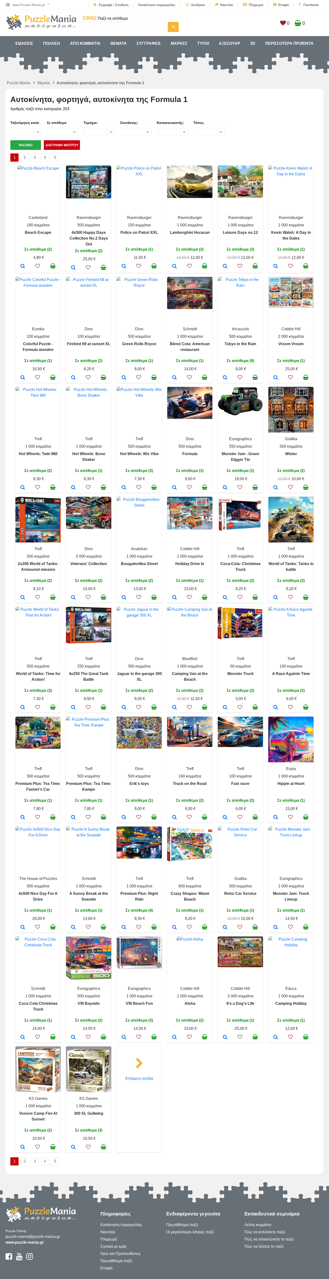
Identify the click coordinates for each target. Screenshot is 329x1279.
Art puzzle (240, 329)
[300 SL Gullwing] (73, 1147)
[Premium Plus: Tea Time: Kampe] (73, 817)
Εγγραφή (105, 5)
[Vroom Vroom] (275, 378)
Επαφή (283, 5)
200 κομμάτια (38, 556)
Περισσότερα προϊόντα (289, 43)
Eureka (38, 329)
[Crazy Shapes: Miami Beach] (174, 927)
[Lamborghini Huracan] (174, 266)
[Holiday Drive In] (174, 598)
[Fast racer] (225, 817)
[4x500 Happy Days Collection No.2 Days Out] (73, 268)
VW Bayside (89, 1003)
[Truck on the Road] (174, 817)
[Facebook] (9, 1258)
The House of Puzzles (38, 879)
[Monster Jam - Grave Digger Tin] (225, 488)
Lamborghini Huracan (190, 232)
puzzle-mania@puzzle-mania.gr (33, 1236)
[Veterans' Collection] (73, 598)
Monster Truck (240, 674)
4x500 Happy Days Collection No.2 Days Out (89, 238)
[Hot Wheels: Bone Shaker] (73, 488)
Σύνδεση (121, 5)
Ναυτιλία (226, 5)
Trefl (38, 439)
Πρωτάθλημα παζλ (116, 1261)
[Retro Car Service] (225, 927)
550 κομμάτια (240, 446)
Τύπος (198, 123)
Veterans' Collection (88, 564)
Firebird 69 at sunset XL (88, 344)
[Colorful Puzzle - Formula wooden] (22, 378)
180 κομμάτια (38, 225)
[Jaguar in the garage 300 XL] (124, 708)
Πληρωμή (256, 5)
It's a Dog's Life (240, 1003)
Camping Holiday (291, 1003)
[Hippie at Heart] (275, 817)
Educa (290, 988)
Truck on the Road (190, 784)
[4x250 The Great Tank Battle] (73, 708)
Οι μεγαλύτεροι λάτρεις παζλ (190, 1232)
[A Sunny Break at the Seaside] (73, 927)
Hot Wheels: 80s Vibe (139, 454)
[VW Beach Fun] (124, 1037)
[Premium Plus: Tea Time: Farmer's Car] (22, 817)
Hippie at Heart (290, 784)
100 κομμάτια (38, 336)
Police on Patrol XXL (139, 232)
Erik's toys (139, 784)
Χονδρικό (198, 5)
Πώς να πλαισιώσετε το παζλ (269, 1239)
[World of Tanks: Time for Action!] (22, 708)
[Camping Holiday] (275, 1037)
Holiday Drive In (189, 564)
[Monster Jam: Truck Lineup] (275, 927)
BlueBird (189, 659)
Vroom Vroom (290, 344)
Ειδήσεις (24, 43)
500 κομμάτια (88, 225)
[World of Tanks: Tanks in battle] (275, 598)
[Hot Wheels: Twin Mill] (22, 488)
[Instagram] (29, 1258)
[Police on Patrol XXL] (124, 266)
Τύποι (203, 43)
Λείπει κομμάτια (257, 1225)
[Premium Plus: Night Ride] (124, 927)
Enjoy (291, 769)
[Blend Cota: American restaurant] (174, 378)
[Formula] (174, 488)
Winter (291, 454)
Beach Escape (38, 232)
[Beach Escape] (22, 266)
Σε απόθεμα (56, 123)
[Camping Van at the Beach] (174, 708)
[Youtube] (19, 1258)
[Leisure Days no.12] (225, 266)
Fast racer (240, 784)
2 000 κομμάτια (291, 336)
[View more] (38, 168)
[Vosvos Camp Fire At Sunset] (22, 1147)
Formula (189, 454)
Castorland (38, 218)
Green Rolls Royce (139, 344)
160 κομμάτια (189, 776)
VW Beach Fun (139, 1003)
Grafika (291, 439)
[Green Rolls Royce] (124, 378)
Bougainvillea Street (139, 564)
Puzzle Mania (18, 83)
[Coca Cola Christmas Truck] (22, 1037)
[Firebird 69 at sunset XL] (73, 378)
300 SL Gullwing (88, 1113)
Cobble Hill (291, 329)
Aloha (189, 1003)
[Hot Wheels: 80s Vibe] (124, 488)
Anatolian (139, 549)
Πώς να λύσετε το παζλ (264, 1246)
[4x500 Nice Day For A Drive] (22, 927)
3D (252, 43)
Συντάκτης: (129, 123)
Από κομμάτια (85, 43)
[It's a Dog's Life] (225, 1037)
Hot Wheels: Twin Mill (38, 454)
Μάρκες (179, 43)
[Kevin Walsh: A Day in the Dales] (275, 266)
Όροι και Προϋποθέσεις (120, 1254)
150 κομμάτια (139, 225)
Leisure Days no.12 (240, 232)
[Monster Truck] (225, 708)
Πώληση (51, 43)
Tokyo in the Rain (240, 344)
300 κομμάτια (139, 666)
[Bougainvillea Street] (124, 598)
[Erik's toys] (124, 817)
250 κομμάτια (88, 666)
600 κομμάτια (189, 886)
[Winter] (275, 488)
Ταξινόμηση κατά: (25, 123)
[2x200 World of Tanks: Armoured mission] (22, 598)
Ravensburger (89, 218)
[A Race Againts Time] (275, 708)
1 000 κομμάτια (190, 225)
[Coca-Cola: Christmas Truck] (225, 598)
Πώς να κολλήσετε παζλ (264, 1232)
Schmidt (190, 329)
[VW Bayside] (73, 1037)
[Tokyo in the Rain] (225, 378)
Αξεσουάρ (229, 43)
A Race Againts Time (291, 674)
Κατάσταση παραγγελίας (156, 5)
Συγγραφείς (149, 43)
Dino (89, 329)
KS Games (38, 1098)
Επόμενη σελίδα (139, 1078)
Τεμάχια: (91, 123)
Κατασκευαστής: (170, 123)
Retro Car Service (240, 893)
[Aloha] (174, 1037)
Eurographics (240, 439)
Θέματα (118, 43)
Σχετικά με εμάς (113, 1246)
